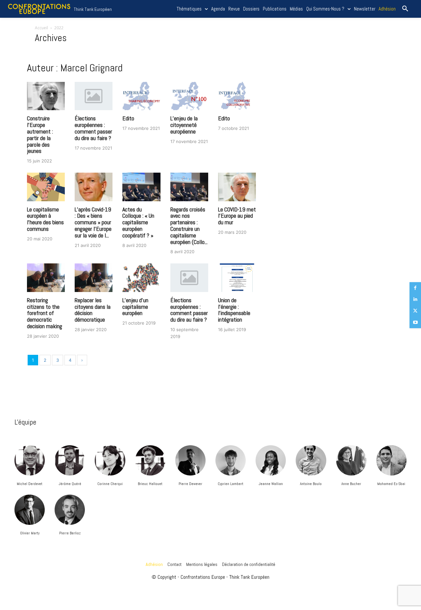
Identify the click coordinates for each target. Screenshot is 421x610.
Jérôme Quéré (70, 483)
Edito (128, 118)
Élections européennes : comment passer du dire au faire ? (93, 127)
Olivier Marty (29, 533)
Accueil (41, 28)
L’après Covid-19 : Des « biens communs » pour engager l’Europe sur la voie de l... (93, 222)
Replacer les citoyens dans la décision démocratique (93, 309)
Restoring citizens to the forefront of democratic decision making (44, 313)
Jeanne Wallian (271, 483)
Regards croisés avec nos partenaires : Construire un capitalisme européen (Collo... (189, 226)
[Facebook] (415, 288)
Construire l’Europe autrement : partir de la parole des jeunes (40, 134)
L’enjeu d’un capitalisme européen (135, 306)
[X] (415, 311)
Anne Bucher (351, 483)
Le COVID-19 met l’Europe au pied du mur (237, 216)
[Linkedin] (415, 299)
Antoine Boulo (311, 483)
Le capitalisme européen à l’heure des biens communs (45, 219)
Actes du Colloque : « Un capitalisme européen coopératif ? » (138, 222)
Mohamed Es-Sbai (391, 483)
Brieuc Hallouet (150, 483)
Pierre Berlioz (70, 533)
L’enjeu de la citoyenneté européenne (184, 124)
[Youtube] (415, 322)
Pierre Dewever (190, 483)
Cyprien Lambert (230, 483)
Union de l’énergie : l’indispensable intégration (234, 309)
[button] (405, 9)
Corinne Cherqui (110, 483)
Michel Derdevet (29, 483)
